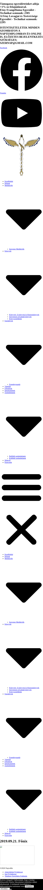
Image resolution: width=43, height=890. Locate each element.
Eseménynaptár (14, 384)
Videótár (8, 386)
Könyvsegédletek (15, 319)
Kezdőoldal (9, 181)
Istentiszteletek (10, 391)
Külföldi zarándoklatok (17, 458)
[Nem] (11, 889)
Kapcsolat (8, 462)
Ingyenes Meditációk (16, 249)
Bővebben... (5, 889)
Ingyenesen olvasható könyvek (20, 317)
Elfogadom (29, 886)
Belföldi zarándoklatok (17, 456)
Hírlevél (7, 460)
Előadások (8, 389)
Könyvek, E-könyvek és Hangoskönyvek (24, 315)
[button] (21, 508)
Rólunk (7, 183)
